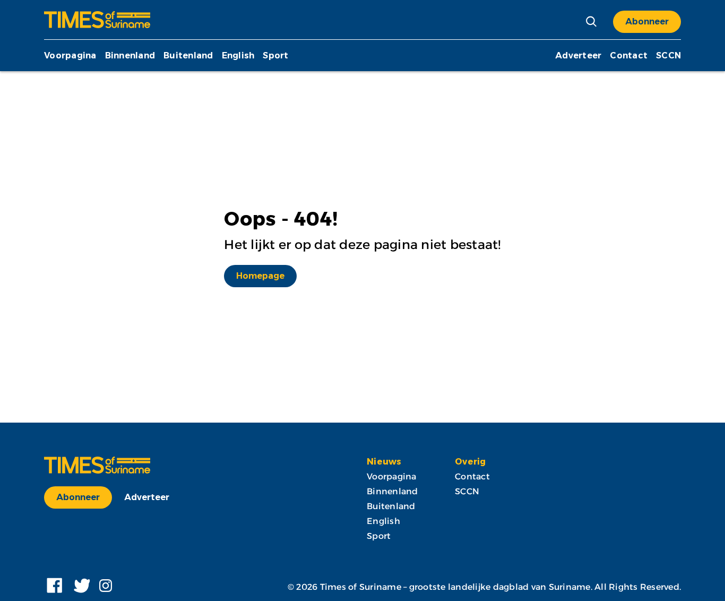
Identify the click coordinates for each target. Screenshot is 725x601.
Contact (629, 55)
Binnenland (130, 55)
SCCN (668, 55)
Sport (275, 55)
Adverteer (578, 55)
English (238, 55)
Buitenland (188, 55)
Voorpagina (70, 55)
